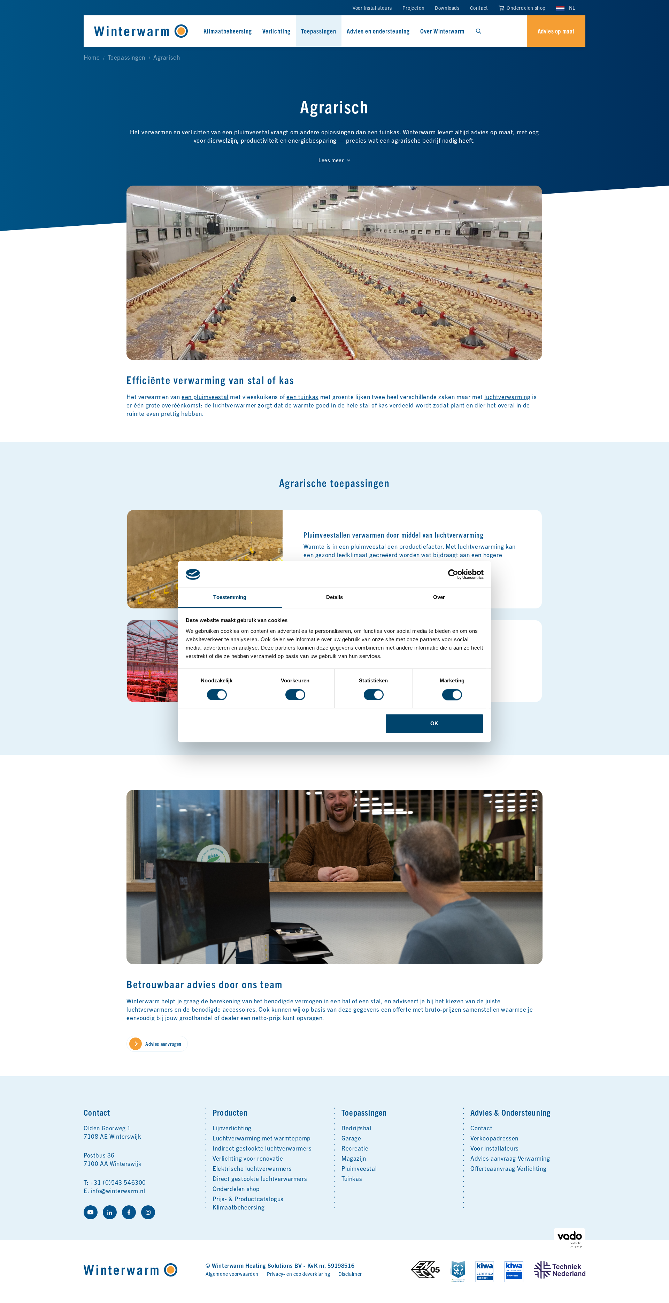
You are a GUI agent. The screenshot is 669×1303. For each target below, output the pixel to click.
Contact (479, 8)
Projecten (413, 8)
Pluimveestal (359, 1168)
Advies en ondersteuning (378, 31)
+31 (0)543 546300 (118, 1182)
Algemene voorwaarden (232, 1274)
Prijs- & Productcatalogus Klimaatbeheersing (248, 1203)
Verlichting (276, 31)
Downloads (447, 8)
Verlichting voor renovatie (248, 1158)
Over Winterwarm (442, 31)
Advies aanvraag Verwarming (510, 1158)
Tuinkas (351, 1178)
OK (434, 724)
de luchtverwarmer (230, 405)
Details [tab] (334, 597)
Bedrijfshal (356, 1127)
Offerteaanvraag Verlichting (508, 1168)
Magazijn (353, 1158)
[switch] (295, 694)
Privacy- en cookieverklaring (298, 1274)
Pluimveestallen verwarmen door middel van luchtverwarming (393, 534)
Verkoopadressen (494, 1137)
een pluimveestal (205, 396)
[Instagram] (148, 1212)
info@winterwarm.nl (118, 1190)
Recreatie (354, 1148)
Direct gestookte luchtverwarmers (260, 1178)
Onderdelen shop (525, 8)
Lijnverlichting (232, 1127)
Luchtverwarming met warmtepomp (262, 1137)
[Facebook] (129, 1212)
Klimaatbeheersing (227, 31)
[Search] (478, 31)
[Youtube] (91, 1212)
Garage (351, 1137)
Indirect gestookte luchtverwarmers (262, 1148)
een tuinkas (302, 396)
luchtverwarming (507, 396)
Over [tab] (439, 597)
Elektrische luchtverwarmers (252, 1168)
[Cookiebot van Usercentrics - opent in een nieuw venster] (453, 574)
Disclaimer (350, 1274)
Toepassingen (318, 31)
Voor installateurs (372, 8)
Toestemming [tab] (229, 597)
